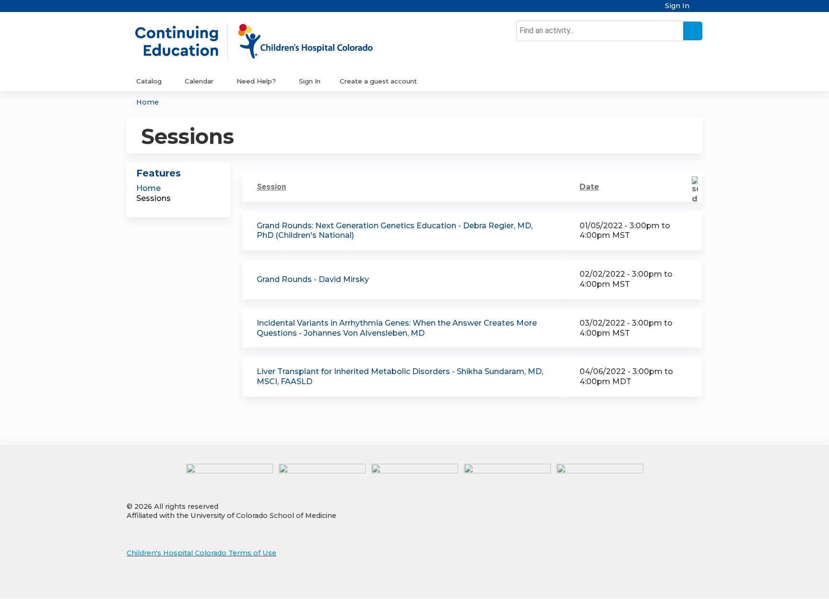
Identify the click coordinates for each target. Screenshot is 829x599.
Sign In (677, 6)
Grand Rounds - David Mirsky (313, 279)
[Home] (264, 41)
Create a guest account (378, 81)
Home (147, 102)
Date (589, 186)
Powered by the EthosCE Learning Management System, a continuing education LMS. (668, 583)
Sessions (153, 198)
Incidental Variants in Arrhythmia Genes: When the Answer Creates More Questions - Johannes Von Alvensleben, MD (397, 328)
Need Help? (256, 81)
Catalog (149, 81)
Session (271, 186)
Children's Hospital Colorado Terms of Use (201, 553)
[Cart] (699, 9)
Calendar (199, 81)
